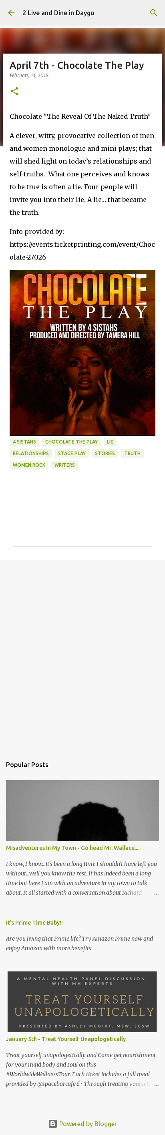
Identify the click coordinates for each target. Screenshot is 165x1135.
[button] (14, 91)
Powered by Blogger (87, 1123)
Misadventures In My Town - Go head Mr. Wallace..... (73, 848)
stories (105, 453)
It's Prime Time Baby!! (34, 922)
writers (64, 465)
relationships (31, 453)
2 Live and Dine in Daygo (58, 12)
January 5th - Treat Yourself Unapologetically (66, 1039)
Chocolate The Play (71, 441)
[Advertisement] (82, 653)
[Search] (154, 12)
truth (132, 453)
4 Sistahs (24, 441)
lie (110, 441)
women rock (29, 465)
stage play (72, 453)
